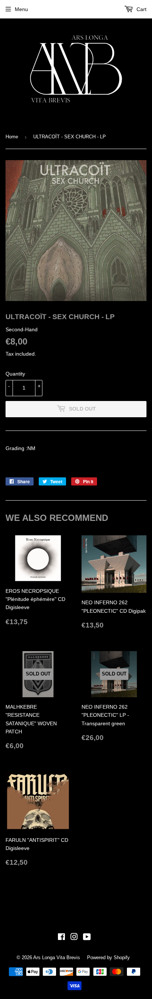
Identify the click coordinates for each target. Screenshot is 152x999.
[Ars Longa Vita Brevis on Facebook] (61, 938)
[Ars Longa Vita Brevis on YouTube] (87, 938)
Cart (140, 9)
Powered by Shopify (108, 957)
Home (12, 136)
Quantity (15, 374)
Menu (21, 9)
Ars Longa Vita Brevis (56, 957)
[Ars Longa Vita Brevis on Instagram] (74, 938)
